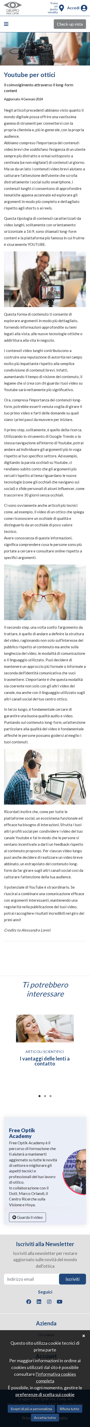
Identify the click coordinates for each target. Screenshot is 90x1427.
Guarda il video (29, 1217)
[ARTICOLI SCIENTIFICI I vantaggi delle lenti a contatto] (45, 1028)
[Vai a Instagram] (49, 1301)
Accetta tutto (45, 1417)
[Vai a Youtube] (59, 1301)
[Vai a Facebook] (28, 1301)
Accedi (73, 8)
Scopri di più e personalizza (31, 1409)
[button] (39, 1096)
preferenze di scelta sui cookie (45, 1394)
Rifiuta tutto (69, 1409)
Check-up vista (70, 24)
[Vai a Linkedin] (39, 1301)
